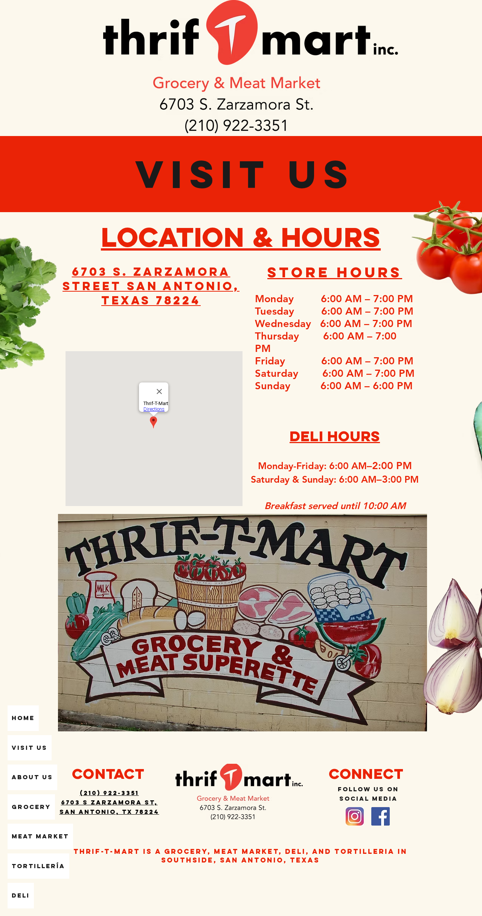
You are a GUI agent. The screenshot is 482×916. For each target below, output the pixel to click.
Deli (21, 895)
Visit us (29, 747)
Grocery (31, 806)
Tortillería (38, 866)
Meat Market (40, 836)
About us (32, 777)
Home (23, 718)
